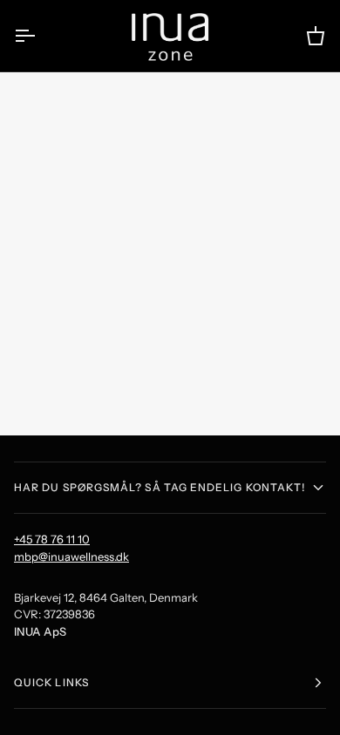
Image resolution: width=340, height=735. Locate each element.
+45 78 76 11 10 (52, 539)
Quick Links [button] (51, 682)
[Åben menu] (40, 35)
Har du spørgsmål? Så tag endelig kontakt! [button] (159, 487)
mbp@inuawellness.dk (71, 556)
